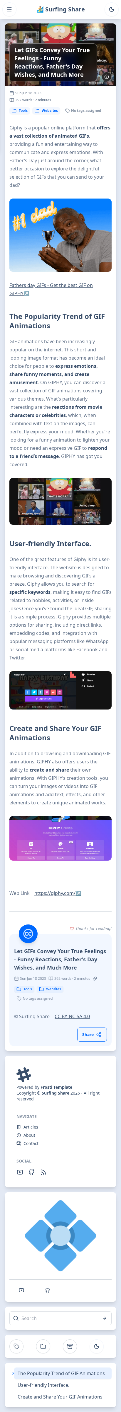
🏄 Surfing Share (60, 9)
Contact (30, 1143)
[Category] (43, 1346)
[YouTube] (19, 1172)
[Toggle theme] (112, 9)
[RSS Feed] (43, 1172)
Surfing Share (55, 1093)
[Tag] (16, 1346)
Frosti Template (56, 1087)
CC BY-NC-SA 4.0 (72, 1016)
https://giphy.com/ (57, 893)
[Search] (104, 1318)
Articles (30, 1127)
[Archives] (70, 1346)
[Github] (31, 1172)
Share (88, 1034)
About (29, 1135)
